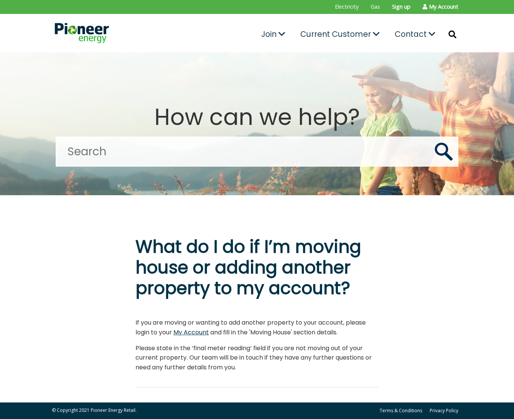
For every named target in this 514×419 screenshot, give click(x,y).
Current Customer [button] (336, 34)
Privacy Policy (444, 410)
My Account (191, 332)
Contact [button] (412, 34)
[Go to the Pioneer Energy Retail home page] (116, 33)
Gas (375, 6)
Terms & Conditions (401, 410)
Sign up (401, 6)
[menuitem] (347, 7)
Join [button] (269, 34)
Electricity (347, 6)
